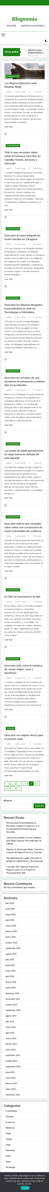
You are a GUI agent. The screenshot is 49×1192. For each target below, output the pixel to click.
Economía (10, 1122)
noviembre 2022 (13, 1095)
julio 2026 (10, 903)
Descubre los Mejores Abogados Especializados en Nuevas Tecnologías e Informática (23, 308)
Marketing (10, 1150)
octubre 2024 (11, 1004)
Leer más (8, 127)
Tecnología (10, 1167)
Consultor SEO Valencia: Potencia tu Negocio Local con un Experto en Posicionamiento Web (22, 870)
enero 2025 (11, 987)
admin (9, 92)
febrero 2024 (11, 1044)
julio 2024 (10, 1021)
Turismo (10, 728)
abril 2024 (10, 1033)
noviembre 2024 (13, 999)
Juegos (9, 1139)
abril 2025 (10, 976)
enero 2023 (11, 1089)
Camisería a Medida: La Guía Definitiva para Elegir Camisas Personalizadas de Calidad (23, 840)
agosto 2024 (11, 1016)
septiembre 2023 (13, 1066)
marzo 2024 (11, 1038)
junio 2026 (10, 909)
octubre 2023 (11, 1061)
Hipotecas (10, 1128)
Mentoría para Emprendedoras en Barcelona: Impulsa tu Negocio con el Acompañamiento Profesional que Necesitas (36, 51)
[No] (45, 1182)
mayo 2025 (11, 971)
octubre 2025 (11, 942)
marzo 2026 (11, 926)
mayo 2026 (11, 914)
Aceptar (25, 1188)
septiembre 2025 (13, 948)
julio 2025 (10, 959)
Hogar (8, 1133)
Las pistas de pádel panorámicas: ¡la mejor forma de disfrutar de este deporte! (24, 454)
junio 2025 (10, 965)
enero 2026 (11, 937)
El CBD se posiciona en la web (22, 596)
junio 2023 (10, 1072)
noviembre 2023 (13, 1055)
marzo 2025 (11, 982)
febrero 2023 (11, 1083)
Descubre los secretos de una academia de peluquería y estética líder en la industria (24, 381)
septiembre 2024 (13, 1010)
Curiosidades (13, 76)
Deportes (10, 1116)
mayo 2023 (11, 1078)
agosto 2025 (11, 954)
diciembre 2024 (12, 993)
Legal (8, 1144)
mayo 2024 (11, 1027)
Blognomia (24, 19)
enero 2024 (11, 1050)
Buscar (8, 800)
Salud (8, 1161)
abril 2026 (10, 920)
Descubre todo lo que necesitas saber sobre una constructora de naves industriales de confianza (23, 527)
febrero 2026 (11, 931)
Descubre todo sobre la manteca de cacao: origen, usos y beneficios (23, 669)
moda (8, 1156)
